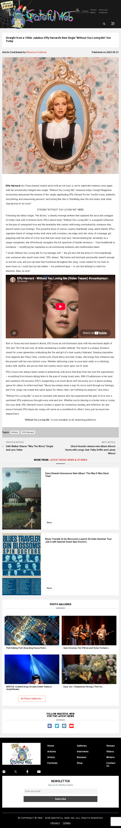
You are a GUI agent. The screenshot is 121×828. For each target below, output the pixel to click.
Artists (15, 432)
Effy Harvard (28, 432)
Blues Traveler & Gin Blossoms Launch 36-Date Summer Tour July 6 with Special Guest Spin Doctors (78, 540)
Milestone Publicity (36, 52)
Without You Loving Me (37, 419)
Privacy (55, 823)
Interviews (83, 751)
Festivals (52, 763)
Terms (66, 823)
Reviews (81, 757)
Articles (51, 751)
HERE (81, 209)
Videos (110, 751)
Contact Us (110, 764)
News (49, 522)
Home (50, 745)
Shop (79, 763)
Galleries (82, 745)
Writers (110, 757)
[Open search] (104, 24)
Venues (110, 745)
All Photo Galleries (31, 698)
